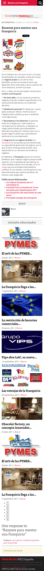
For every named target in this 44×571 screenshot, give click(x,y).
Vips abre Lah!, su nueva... (19, 357)
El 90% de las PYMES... (17, 253)
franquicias (6, 142)
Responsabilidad (21, 567)
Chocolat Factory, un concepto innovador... (17, 425)
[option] (22, 276)
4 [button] (7, 512)
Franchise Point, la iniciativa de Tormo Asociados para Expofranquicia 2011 (22, 188)
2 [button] (7, 506)
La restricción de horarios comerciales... (19, 322)
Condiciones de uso (8, 567)
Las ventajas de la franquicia (21, 390)
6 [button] (7, 519)
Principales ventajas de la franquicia (21, 198)
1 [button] (7, 503)
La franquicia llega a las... (19, 286)
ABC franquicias (8, 22)
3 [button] (7, 509)
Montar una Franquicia (18, 3)
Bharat (36, 22)
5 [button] (7, 516)
